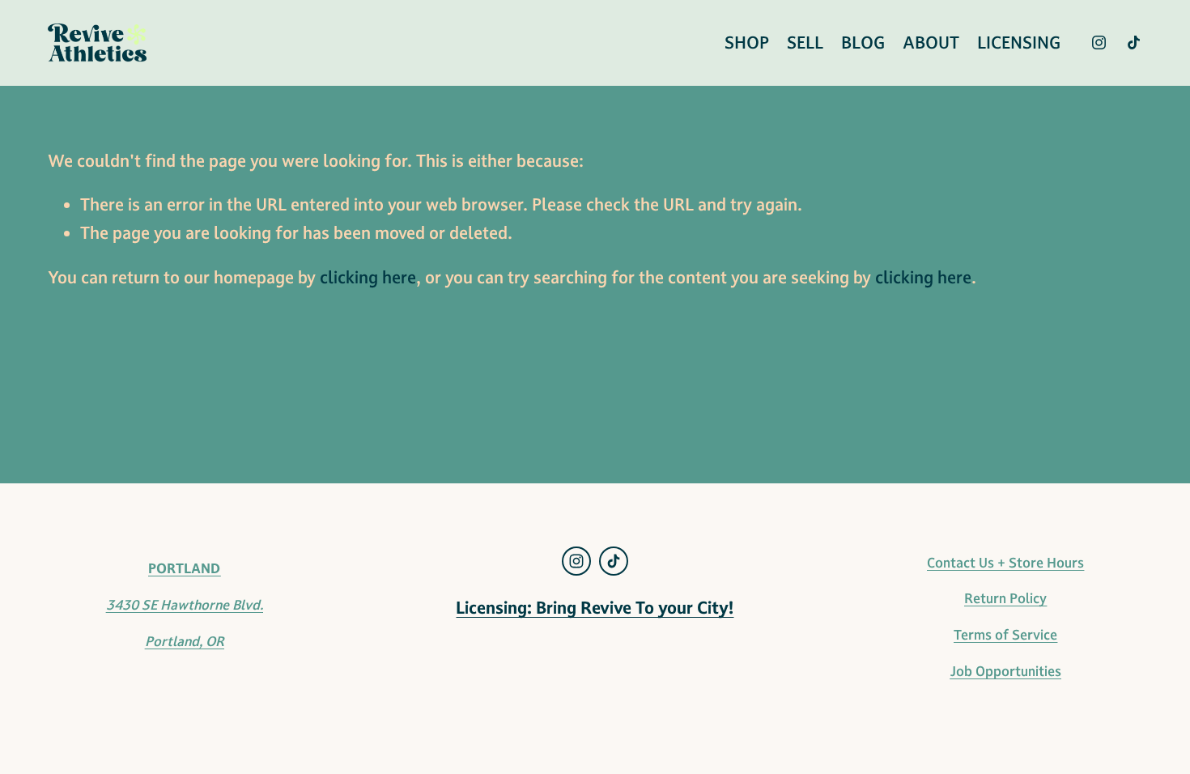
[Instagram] (1098, 42)
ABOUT (931, 42)
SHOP (747, 42)
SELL (805, 42)
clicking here (368, 277)
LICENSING (1018, 42)
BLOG (863, 42)
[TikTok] (1133, 42)
